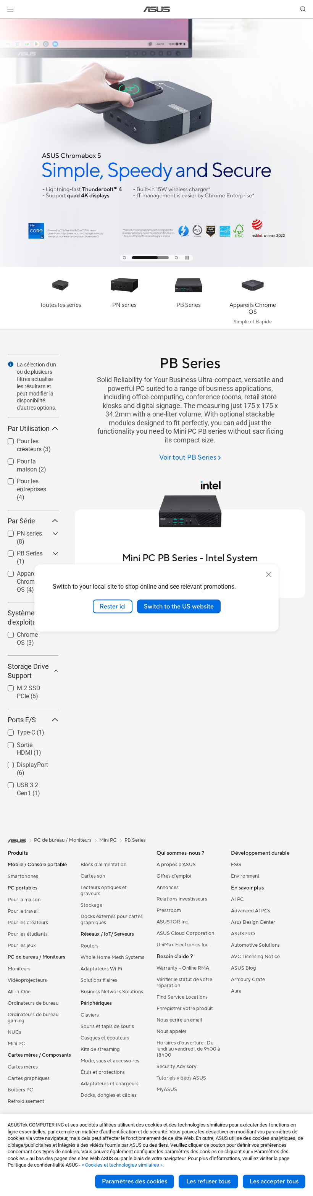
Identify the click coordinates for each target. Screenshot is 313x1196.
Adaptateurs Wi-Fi (101, 969)
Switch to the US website (179, 606)
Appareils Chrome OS (23, 574)
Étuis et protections (103, 1072)
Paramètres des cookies (134, 1181)
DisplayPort (23, 763)
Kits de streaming (100, 1049)
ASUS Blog (243, 968)
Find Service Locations (182, 997)
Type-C (17, 730)
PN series (20, 531)
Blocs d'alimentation (103, 865)
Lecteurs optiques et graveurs (104, 890)
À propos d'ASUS (176, 865)
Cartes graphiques (29, 1078)
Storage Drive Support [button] (28, 671)
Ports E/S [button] (22, 720)
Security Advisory (176, 1067)
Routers (89, 946)
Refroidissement (26, 1101)
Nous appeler (171, 1031)
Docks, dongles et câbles (109, 1095)
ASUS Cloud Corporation (185, 933)
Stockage (91, 905)
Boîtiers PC (20, 1090)
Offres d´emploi (173, 876)
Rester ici (113, 606)
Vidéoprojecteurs (27, 980)
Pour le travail (23, 911)
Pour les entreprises (22, 482)
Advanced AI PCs (250, 911)
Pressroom (168, 910)
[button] (10, 9)
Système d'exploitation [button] (28, 617)
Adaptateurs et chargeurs (110, 1084)
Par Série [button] (21, 521)
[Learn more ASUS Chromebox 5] (156, 265)
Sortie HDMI (24, 743)
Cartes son (93, 876)
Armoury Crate (248, 979)
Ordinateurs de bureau (33, 1003)
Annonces (167, 887)
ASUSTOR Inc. (172, 922)
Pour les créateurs (20, 442)
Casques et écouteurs (105, 1038)
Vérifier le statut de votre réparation (184, 982)
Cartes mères (23, 1067)
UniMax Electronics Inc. (183, 945)
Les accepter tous (274, 1181)
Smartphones (23, 876)
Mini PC (16, 1044)
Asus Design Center (253, 922)
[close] (269, 574)
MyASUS (166, 1089)
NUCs (14, 1032)
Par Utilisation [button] (29, 428)
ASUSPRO (243, 934)
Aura (236, 991)
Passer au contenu (9, 23)
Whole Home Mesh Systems (112, 957)
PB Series (20, 551)
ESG (236, 865)
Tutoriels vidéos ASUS (181, 1078)
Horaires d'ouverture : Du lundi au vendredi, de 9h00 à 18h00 (188, 1049)
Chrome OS (23, 632)
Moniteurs (19, 969)
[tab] (124, 258)
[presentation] (11, 364)
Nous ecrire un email (179, 1020)
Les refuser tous (208, 1181)
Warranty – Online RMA (182, 968)
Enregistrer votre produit (184, 1009)
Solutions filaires (99, 980)
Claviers (90, 1015)
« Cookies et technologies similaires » (122, 1165)
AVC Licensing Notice (255, 957)
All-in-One (19, 992)
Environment (245, 876)
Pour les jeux (22, 946)
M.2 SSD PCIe (26, 686)
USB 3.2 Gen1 (26, 783)
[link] (156, 9)
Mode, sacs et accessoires (110, 1061)
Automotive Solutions (255, 945)
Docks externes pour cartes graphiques (112, 920)
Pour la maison (28, 459)
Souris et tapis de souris (107, 1026)
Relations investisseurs (181, 899)
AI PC (237, 899)
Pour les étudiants (28, 934)
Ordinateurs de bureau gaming (33, 1018)
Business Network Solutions (112, 992)
